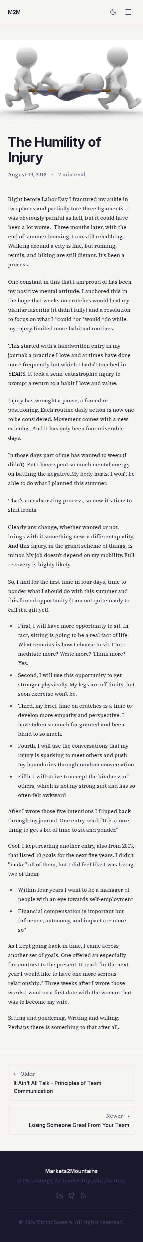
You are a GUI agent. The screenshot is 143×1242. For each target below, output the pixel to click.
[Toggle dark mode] (113, 12)
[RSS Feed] (83, 1195)
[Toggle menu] (128, 12)
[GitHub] (71, 1195)
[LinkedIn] (59, 1195)
